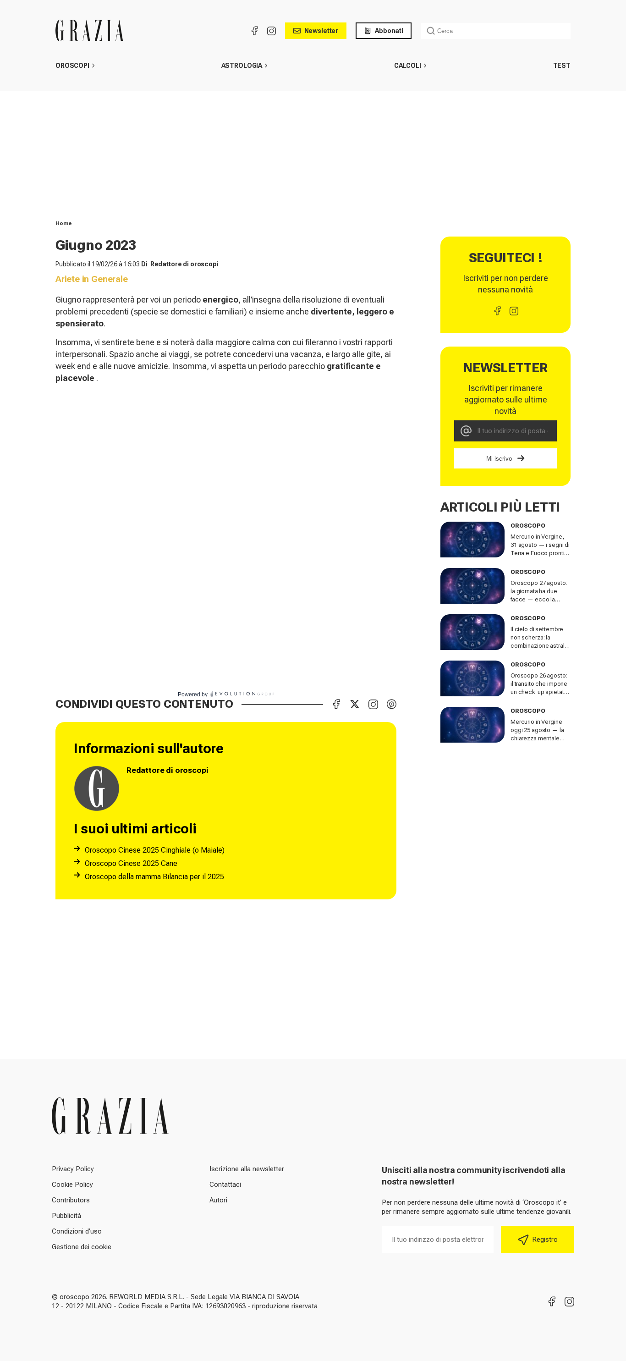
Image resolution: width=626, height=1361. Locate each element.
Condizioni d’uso (77, 1231)
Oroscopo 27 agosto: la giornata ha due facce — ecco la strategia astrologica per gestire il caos (539, 599)
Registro (545, 1239)
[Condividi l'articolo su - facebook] (336, 704)
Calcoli (407, 65)
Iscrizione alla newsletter (246, 1169)
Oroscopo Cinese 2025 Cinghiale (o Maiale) (155, 850)
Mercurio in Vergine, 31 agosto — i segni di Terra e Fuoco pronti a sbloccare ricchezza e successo (540, 553)
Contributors (71, 1200)
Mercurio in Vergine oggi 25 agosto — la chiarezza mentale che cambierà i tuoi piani (537, 738)
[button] (93, 65)
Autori (218, 1200)
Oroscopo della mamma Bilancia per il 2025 (154, 876)
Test (562, 65)
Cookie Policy (72, 1184)
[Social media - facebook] (254, 30)
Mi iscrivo (499, 458)
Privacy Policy (73, 1169)
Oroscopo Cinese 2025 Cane (131, 863)
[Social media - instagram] (271, 30)
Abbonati (389, 30)
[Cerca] (430, 30)
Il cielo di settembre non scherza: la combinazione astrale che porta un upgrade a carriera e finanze (539, 646)
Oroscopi (72, 65)
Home (63, 223)
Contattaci (225, 1184)
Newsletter (321, 30)
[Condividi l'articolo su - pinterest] (391, 704)
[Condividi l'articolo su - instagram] (373, 704)
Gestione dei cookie (81, 1247)
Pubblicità (66, 1216)
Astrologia (242, 65)
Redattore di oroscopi (184, 264)
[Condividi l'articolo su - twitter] (355, 704)
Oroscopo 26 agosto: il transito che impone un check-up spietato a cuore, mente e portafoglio (539, 692)
